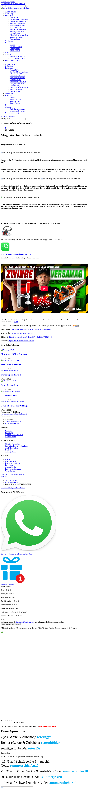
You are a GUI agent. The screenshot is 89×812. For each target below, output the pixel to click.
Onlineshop (9, 14)
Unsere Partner (15, 51)
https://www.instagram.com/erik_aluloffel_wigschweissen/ (31, 329)
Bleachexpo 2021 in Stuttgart (14, 354)
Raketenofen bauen (9, 395)
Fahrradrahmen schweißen (19, 35)
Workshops (9, 41)
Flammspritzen (15, 39)
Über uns (8, 43)
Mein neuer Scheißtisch (11, 364)
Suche (3, 6)
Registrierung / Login (12, 60)
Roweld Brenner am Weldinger (14, 406)
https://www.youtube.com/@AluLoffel (24, 333)
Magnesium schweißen (17, 25)
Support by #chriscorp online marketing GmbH (17, 554)
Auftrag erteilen (10, 12)
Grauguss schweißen (17, 31)
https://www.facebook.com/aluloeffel (21, 341)
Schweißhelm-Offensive (18, 21)
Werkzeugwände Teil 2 (11, 375)
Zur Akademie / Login (17, 58)
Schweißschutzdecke (10, 385)
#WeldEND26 (14, 17)
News (7, 53)
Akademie (8, 54)
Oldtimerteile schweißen (18, 29)
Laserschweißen (15, 27)
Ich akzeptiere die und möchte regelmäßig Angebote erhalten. (33, 622)
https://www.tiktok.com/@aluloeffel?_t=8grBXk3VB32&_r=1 (30, 337)
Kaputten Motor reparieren (19, 19)
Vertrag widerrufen (7, 584)
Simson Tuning (15, 33)
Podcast (12, 45)
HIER (16, 322)
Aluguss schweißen (16, 37)
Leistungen (9, 15)
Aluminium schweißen (17, 23)
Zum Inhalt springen (8, 2)
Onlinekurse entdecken (17, 56)
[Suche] (27, 6)
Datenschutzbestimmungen (25, 622)
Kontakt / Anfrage (16, 47)
